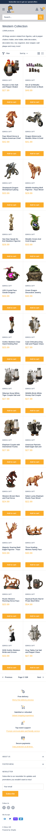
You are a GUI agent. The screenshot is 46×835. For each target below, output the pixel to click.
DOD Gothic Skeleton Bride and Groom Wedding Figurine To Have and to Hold (11, 651)
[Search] (41, 17)
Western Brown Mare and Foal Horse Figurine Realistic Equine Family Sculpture (11, 497)
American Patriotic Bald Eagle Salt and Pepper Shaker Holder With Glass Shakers (34, 446)
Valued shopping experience (23, 715)
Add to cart (11, 102)
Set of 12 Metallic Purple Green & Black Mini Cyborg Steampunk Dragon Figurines (34, 86)
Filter (8, 53)
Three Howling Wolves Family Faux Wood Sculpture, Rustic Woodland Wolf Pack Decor (33, 548)
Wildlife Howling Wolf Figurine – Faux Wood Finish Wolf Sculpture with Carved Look (34, 189)
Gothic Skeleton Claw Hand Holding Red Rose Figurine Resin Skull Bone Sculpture (11, 343)
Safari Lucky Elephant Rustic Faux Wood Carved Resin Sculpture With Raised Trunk (34, 497)
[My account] (37, 9)
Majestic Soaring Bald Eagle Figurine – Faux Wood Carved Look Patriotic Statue (11, 548)
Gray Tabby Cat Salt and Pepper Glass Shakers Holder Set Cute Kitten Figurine (33, 651)
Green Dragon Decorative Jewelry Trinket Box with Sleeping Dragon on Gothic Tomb (33, 291)
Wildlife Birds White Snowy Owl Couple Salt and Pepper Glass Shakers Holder (34, 394)
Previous (8, 677)
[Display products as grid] (39, 53)
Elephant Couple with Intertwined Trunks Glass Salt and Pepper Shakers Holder (11, 446)
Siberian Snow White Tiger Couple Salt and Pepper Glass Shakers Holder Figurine (11, 394)
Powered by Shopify (9, 830)
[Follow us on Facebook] (4, 807)
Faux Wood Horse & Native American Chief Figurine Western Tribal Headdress (11, 137)
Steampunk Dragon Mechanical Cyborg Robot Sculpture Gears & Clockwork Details (10, 189)
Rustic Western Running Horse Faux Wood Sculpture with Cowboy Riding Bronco (11, 600)
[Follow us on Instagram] (8, 807)
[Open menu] (3, 9)
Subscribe (10, 794)
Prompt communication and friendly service (23, 731)
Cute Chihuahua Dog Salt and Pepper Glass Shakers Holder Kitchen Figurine (34, 343)
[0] (41, 9)
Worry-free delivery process (23, 700)
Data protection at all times (23, 747)
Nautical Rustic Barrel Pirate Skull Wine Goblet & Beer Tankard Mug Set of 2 (34, 600)
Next (39, 677)
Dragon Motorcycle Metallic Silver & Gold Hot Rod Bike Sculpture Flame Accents (34, 137)
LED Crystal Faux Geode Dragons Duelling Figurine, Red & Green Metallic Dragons (11, 291)
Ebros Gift (7, 80)
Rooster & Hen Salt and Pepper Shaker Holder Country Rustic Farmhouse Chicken (10, 86)
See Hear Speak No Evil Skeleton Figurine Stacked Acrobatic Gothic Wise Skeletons (11, 240)
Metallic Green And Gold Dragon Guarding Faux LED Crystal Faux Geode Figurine (33, 240)
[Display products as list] (43, 53)
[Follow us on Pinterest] (13, 807)
